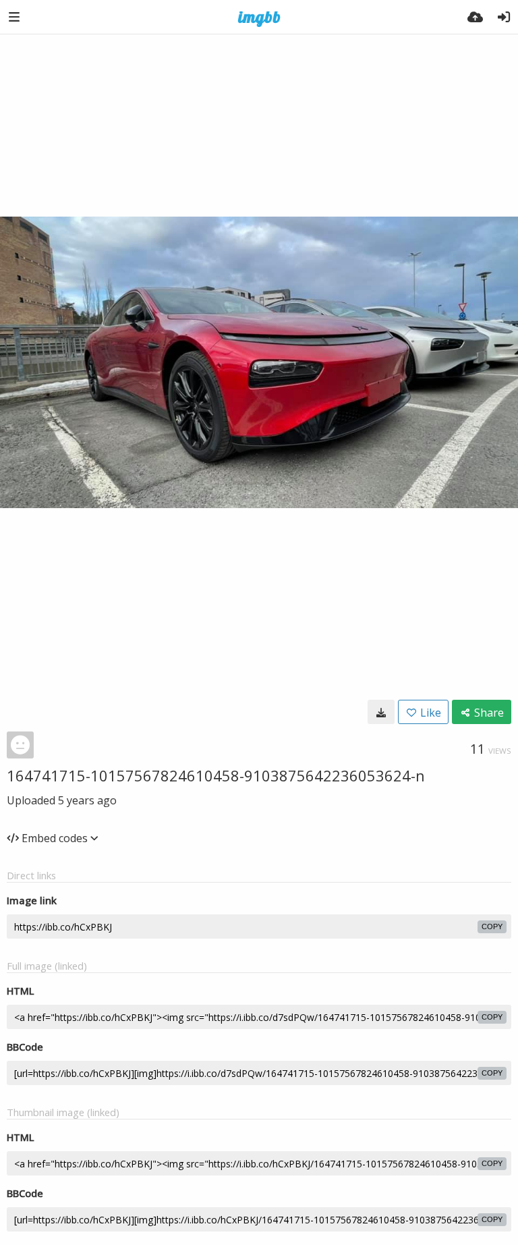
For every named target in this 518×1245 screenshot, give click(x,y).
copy (492, 926)
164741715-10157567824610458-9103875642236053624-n (216, 775)
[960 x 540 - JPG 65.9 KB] (381, 712)
